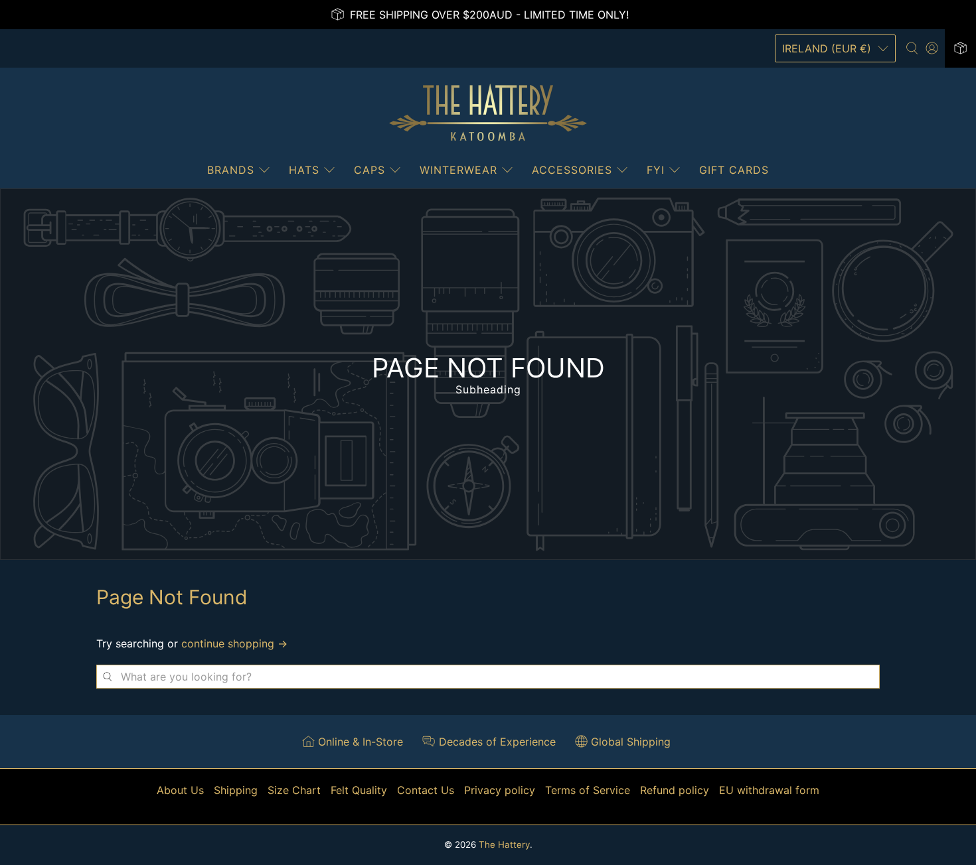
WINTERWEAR (458, 169)
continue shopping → (234, 643)
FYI (656, 169)
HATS (304, 169)
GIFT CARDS (734, 169)
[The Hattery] (488, 113)
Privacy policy (499, 790)
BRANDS (230, 169)
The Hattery (504, 844)
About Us (180, 790)
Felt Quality (359, 790)
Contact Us (425, 790)
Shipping (236, 790)
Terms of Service (587, 790)
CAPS (369, 169)
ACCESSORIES (572, 169)
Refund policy (674, 790)
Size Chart (294, 790)
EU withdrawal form (769, 790)
